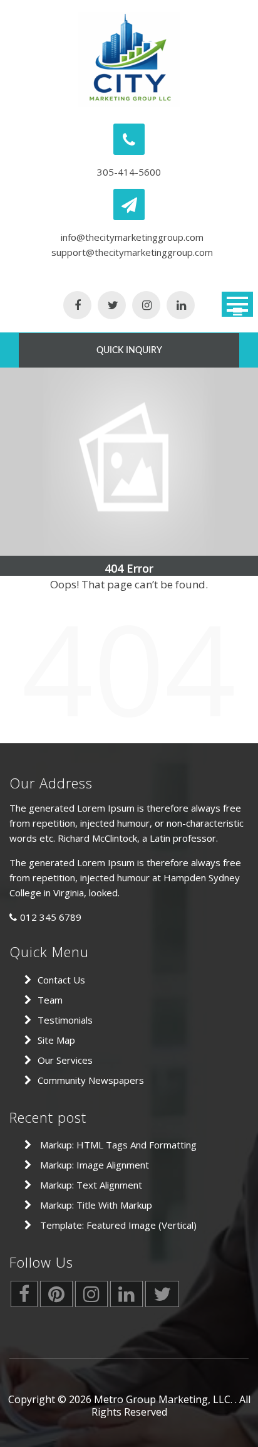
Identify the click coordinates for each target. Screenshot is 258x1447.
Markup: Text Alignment (91, 1185)
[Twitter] (112, 306)
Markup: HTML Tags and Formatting (118, 1144)
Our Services (65, 1060)
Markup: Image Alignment (94, 1164)
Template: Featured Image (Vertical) (118, 1225)
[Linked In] (181, 306)
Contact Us (61, 979)
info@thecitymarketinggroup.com (132, 237)
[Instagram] (146, 306)
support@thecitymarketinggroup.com (132, 252)
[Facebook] (77, 306)
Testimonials (65, 1020)
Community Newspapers (91, 1080)
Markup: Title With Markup (96, 1205)
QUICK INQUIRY (129, 350)
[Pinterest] (56, 1297)
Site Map (56, 1040)
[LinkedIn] (126, 1297)
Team (50, 1000)
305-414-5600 (129, 172)
